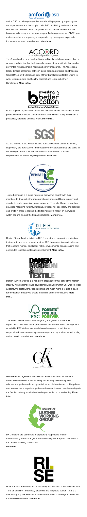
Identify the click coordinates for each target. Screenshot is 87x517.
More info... (47, 41)
